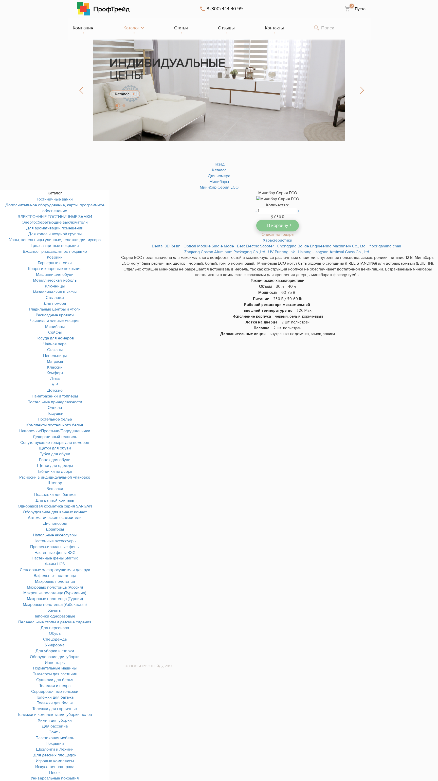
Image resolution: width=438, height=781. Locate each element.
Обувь (55, 633)
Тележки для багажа (55, 697)
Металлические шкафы (55, 292)
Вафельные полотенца (55, 575)
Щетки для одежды (55, 465)
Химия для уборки (55, 720)
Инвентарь (55, 662)
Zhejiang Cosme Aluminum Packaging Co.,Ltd (224, 252)
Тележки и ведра (54, 685)
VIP (55, 384)
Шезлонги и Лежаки (55, 749)
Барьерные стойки (55, 262)
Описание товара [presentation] (278, 234)
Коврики (55, 257)
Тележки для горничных (54, 708)
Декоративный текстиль (55, 436)
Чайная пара (54, 344)
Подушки (54, 413)
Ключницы (55, 286)
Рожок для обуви (54, 459)
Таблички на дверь (55, 471)
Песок (55, 772)
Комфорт (55, 372)
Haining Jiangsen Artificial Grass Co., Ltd (333, 252)
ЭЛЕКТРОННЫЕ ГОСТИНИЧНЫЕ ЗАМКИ (55, 216)
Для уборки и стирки (54, 650)
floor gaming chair (385, 246)
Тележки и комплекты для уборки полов (54, 714)
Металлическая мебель (55, 280)
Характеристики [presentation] (277, 240)
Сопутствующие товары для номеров (54, 442)
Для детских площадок (54, 755)
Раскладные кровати (55, 315)
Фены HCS (55, 564)
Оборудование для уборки (55, 656)
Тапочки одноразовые (54, 616)
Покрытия (55, 743)
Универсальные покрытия (55, 778)
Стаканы (55, 349)
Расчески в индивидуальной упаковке (54, 477)
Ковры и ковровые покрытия (55, 268)
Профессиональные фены (54, 546)
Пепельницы (55, 355)
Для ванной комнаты (54, 500)
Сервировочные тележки (54, 691)
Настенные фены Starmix (55, 558)
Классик (54, 367)
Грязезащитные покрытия (55, 245)
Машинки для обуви (55, 274)
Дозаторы (55, 529)
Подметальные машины (55, 668)
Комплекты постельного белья (54, 425)
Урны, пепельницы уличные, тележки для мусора (55, 239)
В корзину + (279, 225)
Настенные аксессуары (54, 540)
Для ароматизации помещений (54, 228)
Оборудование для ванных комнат (55, 512)
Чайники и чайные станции (55, 320)
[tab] (277, 234)
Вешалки (54, 488)
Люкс (55, 378)
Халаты (54, 610)
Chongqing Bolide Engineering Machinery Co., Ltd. (322, 246)
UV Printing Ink (281, 252)
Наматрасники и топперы (55, 396)
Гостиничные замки (55, 199)
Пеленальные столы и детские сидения (55, 622)
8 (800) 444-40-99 (225, 8)
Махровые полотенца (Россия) (55, 587)
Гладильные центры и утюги (55, 309)
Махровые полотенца (55, 581)
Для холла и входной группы (55, 234)
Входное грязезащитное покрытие (55, 251)
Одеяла (55, 407)
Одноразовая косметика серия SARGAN (55, 506)
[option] (219, 90)
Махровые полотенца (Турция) (55, 598)
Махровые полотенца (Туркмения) (54, 592)
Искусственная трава (54, 766)
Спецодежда (55, 639)
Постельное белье (55, 419)
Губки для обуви (55, 454)
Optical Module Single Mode (209, 246)
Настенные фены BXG (54, 552)
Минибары (55, 326)
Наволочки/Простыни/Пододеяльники (54, 430)
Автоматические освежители (55, 517)
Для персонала (55, 627)
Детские (55, 390)
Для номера (55, 303)
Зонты (54, 732)
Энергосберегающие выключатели (55, 222)
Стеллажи (55, 297)
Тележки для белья (55, 702)
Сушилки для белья (54, 679)
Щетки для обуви (55, 448)
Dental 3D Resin (166, 246)
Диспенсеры (55, 523)
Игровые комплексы (55, 761)
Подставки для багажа (55, 494)
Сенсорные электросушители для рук (55, 569)
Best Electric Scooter (255, 246)
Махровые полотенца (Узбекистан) (55, 604)
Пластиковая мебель (54, 737)
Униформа (54, 645)
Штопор (55, 482)
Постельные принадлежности (54, 402)
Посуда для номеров (54, 338)
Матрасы (55, 361)
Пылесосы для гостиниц (54, 674)
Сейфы (55, 332)
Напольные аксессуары (55, 535)
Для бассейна (55, 726)
